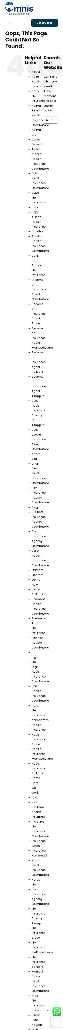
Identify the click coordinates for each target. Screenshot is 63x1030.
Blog (35, 507)
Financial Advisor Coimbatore (40, 643)
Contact (38, 575)
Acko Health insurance (39, 81)
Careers (37, 570)
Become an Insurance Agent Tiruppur (39, 386)
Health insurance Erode (39, 739)
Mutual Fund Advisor (37, 1020)
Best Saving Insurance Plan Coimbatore (40, 439)
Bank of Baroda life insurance (39, 265)
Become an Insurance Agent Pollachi (39, 362)
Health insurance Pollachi (39, 768)
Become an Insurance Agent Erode (39, 313)
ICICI (35, 797)
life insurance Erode (39, 933)
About (36, 72)
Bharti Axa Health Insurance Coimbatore (40, 473)
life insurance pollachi (39, 962)
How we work (35, 788)
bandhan (38, 231)
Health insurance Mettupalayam (42, 754)
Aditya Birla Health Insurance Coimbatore (40, 115)
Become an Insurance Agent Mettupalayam (42, 338)
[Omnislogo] (19, 3)
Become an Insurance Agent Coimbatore (40, 289)
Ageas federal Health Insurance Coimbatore (40, 159)
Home (36, 778)
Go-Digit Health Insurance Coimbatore (40, 671)
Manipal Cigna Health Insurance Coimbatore (40, 981)
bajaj (35, 207)
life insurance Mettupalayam (42, 947)
